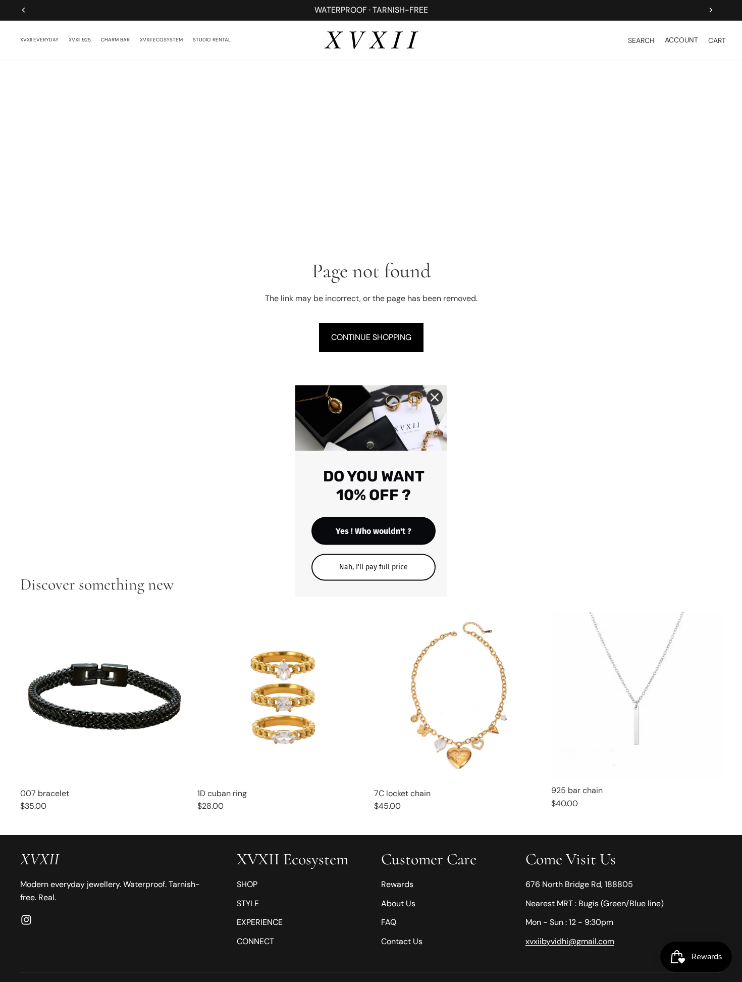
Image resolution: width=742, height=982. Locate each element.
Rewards (397, 884)
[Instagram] (26, 920)
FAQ (388, 922)
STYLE (248, 903)
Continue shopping (371, 337)
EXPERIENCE (260, 922)
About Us (398, 903)
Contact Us (401, 941)
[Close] (434, 397)
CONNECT (255, 941)
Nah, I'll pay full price (373, 567)
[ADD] (529, 767)
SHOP (247, 884)
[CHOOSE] (176, 767)
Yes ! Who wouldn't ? (373, 531)
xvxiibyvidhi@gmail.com (569, 941)
